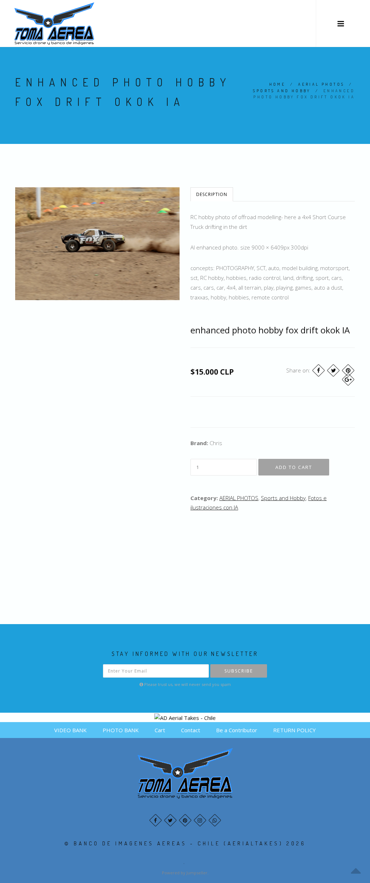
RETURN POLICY (294, 730)
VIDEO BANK (70, 730)
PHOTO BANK (121, 730)
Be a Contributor (236, 730)
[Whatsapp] (214, 820)
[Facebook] (318, 370)
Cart (160, 730)
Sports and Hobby (281, 90)
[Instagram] (200, 820)
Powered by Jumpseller (184, 872)
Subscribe (238, 671)
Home (277, 84)
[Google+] (348, 379)
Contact (190, 730)
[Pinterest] (348, 370)
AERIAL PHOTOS (321, 84)
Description (211, 194)
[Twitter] (333, 370)
